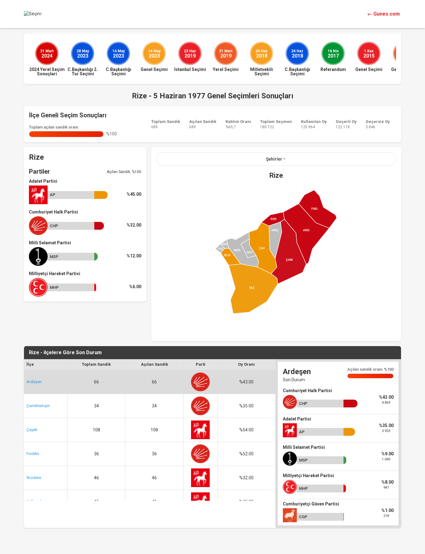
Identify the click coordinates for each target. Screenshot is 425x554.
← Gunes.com (383, 14)
